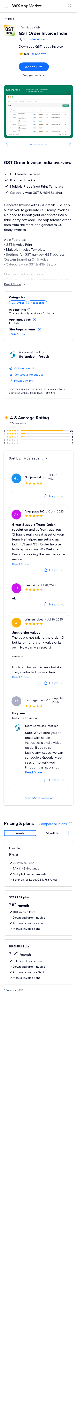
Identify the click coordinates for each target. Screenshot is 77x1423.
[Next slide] (70, 144)
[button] (29, 309)
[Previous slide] (7, 144)
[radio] (20, 833)
